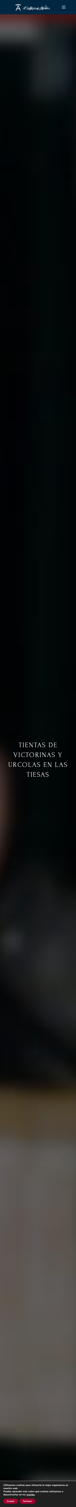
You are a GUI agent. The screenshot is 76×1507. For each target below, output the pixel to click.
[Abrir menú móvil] (63, 7)
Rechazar (27, 1501)
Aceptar (10, 1501)
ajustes (31, 1494)
